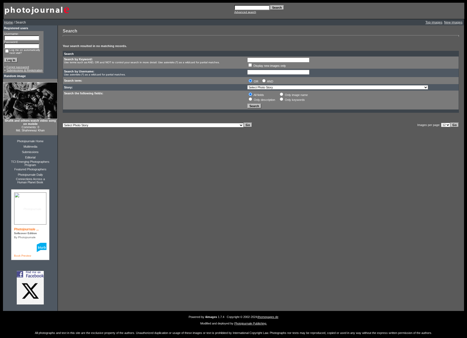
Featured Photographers (30, 169)
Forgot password (17, 67)
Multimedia (30, 146)
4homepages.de (267, 317)
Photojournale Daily (30, 174)
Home (8, 22)
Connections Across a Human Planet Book (30, 180)
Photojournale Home (30, 141)
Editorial (30, 157)
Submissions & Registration (24, 70)
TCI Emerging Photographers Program (30, 163)
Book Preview (22, 255)
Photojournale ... (26, 229)
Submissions (30, 152)
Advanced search (245, 12)
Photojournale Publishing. (250, 323)
